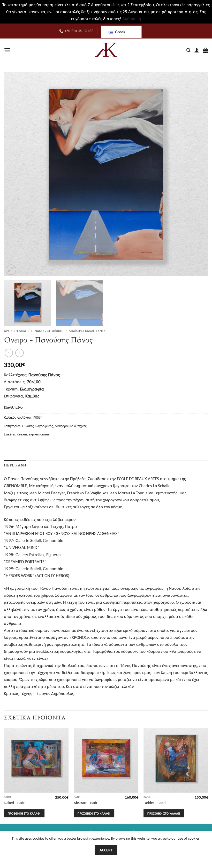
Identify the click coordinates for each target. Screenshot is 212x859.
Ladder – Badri (154, 802)
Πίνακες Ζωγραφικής (47, 330)
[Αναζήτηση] (188, 50)
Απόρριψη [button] (131, 18)
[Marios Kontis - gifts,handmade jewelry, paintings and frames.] (106, 50)
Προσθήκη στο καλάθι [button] (24, 813)
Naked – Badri (14, 802)
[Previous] (14, 174)
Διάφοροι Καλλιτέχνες (87, 330)
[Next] (197, 174)
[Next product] (9, 353)
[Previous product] (19, 353)
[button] (7, 50)
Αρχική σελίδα (15, 330)
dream (22, 434)
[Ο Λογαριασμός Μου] (196, 50)
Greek (119, 31)
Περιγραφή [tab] (15, 465)
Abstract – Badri (86, 802)
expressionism (39, 434)
